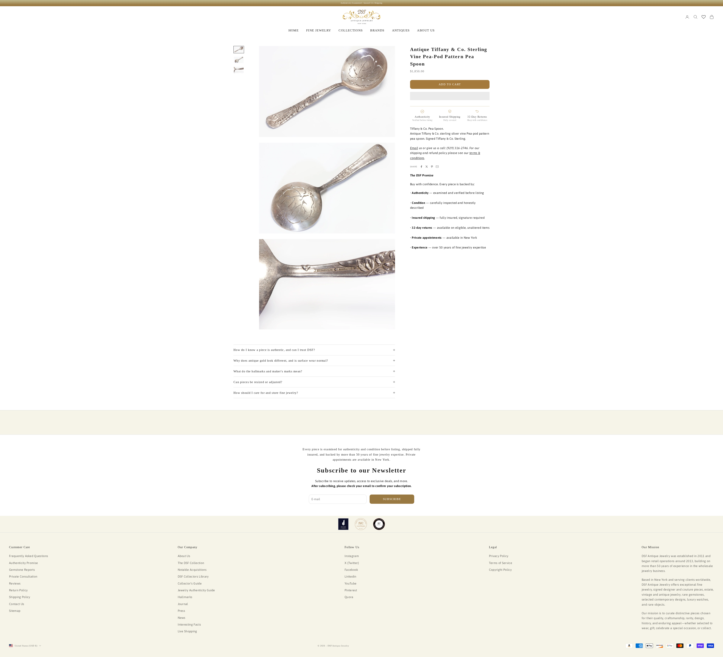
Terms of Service (500, 563)
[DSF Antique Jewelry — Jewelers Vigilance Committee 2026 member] (361, 524)
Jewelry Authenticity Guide (196, 590)
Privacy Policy (498, 556)
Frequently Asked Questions (28, 556)
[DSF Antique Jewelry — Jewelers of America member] (343, 524)
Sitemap (14, 610)
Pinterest (351, 590)
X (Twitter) (352, 563)
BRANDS (377, 30)
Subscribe (392, 499)
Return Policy (18, 590)
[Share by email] (437, 166)
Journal (183, 604)
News (181, 617)
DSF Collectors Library (193, 576)
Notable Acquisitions (192, 569)
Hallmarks (185, 597)
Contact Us (16, 604)
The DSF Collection (191, 563)
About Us (184, 556)
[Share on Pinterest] (431, 166)
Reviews (15, 583)
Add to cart (450, 84)
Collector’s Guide (190, 583)
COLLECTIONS (351, 30)
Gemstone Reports (22, 569)
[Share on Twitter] (426, 166)
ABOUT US (426, 30)
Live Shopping (187, 631)
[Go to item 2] (238, 60)
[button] (450, 96)
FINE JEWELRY (318, 30)
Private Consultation (23, 576)
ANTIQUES (401, 30)
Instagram (352, 556)
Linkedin (350, 576)
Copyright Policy (500, 569)
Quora (349, 597)
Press (181, 610)
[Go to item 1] (238, 49)
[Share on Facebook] (421, 166)
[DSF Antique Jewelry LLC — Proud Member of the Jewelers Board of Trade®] (379, 524)
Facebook (351, 569)
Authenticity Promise (23, 563)
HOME (293, 30)
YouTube (350, 583)
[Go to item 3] (238, 70)
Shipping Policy (19, 597)
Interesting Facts (189, 624)
